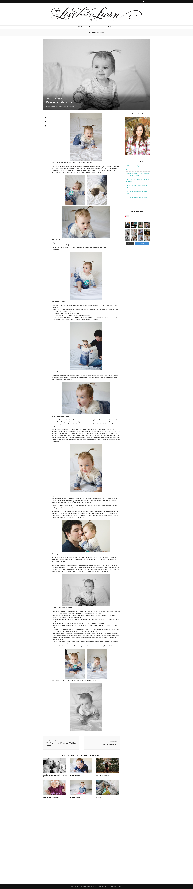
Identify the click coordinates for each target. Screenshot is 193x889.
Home (62, 27)
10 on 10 (98, 797)
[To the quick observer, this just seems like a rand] (147, 232)
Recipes (99, 27)
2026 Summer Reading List (133, 166)
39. (126, 170)
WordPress (119, 886)
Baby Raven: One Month (50, 797)
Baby (47, 98)
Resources (120, 27)
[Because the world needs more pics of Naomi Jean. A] (147, 238)
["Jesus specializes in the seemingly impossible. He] (140, 225)
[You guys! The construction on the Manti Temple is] (127, 232)
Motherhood (109, 27)
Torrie (47, 106)
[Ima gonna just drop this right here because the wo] (127, 238)
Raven (60, 98)
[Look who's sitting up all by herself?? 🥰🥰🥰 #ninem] (134, 232)
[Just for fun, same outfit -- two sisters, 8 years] (147, 225)
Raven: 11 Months (75, 797)
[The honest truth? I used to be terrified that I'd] (134, 238)
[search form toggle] (148, 2)
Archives (130, 27)
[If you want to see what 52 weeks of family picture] (140, 232)
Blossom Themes (104, 886)
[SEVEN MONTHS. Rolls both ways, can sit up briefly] (140, 238)
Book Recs (90, 27)
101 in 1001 (80, 27)
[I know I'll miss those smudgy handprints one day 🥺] (127, 225)
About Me (71, 27)
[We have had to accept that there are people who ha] (134, 225)
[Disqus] (81, 819)
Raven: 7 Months (75, 775)
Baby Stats (53, 98)
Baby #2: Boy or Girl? (102, 775)
